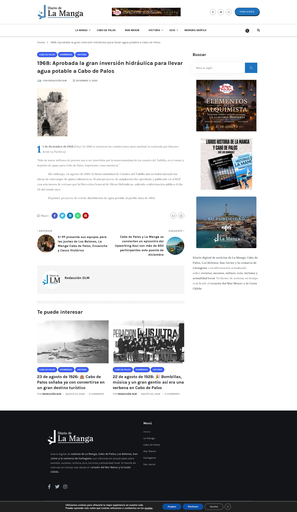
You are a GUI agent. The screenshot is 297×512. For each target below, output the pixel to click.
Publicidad (247, 11)
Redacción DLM (51, 393)
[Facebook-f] (49, 486)
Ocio (172, 30)
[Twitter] (57, 486)
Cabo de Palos (106, 30)
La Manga (81, 30)
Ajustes (214, 506)
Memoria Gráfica (195, 30)
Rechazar (193, 506)
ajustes (148, 508)
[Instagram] (65, 486)
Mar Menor (132, 30)
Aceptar (172, 506)
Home (41, 42)
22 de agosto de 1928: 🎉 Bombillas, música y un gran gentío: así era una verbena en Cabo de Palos (148, 382)
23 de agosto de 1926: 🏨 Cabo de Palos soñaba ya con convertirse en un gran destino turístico (71, 382)
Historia (154, 30)
